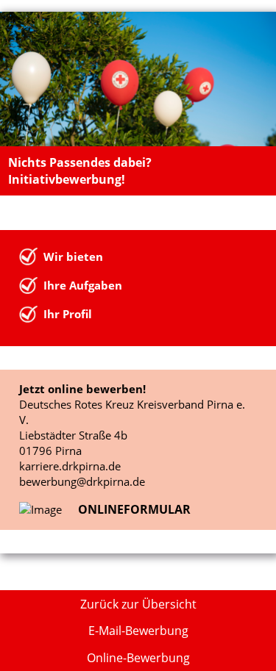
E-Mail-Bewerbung (138, 630)
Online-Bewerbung (138, 658)
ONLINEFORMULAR (134, 509)
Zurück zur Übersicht (138, 604)
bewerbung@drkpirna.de (82, 481)
